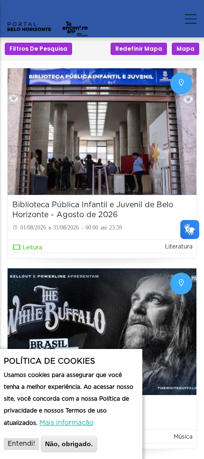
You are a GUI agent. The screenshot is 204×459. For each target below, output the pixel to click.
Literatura (179, 246)
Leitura (32, 247)
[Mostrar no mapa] (181, 83)
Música (183, 437)
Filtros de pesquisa (38, 49)
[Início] (47, 16)
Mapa (185, 49)
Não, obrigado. (69, 444)
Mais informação (66, 423)
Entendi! (21, 444)
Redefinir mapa (138, 49)
